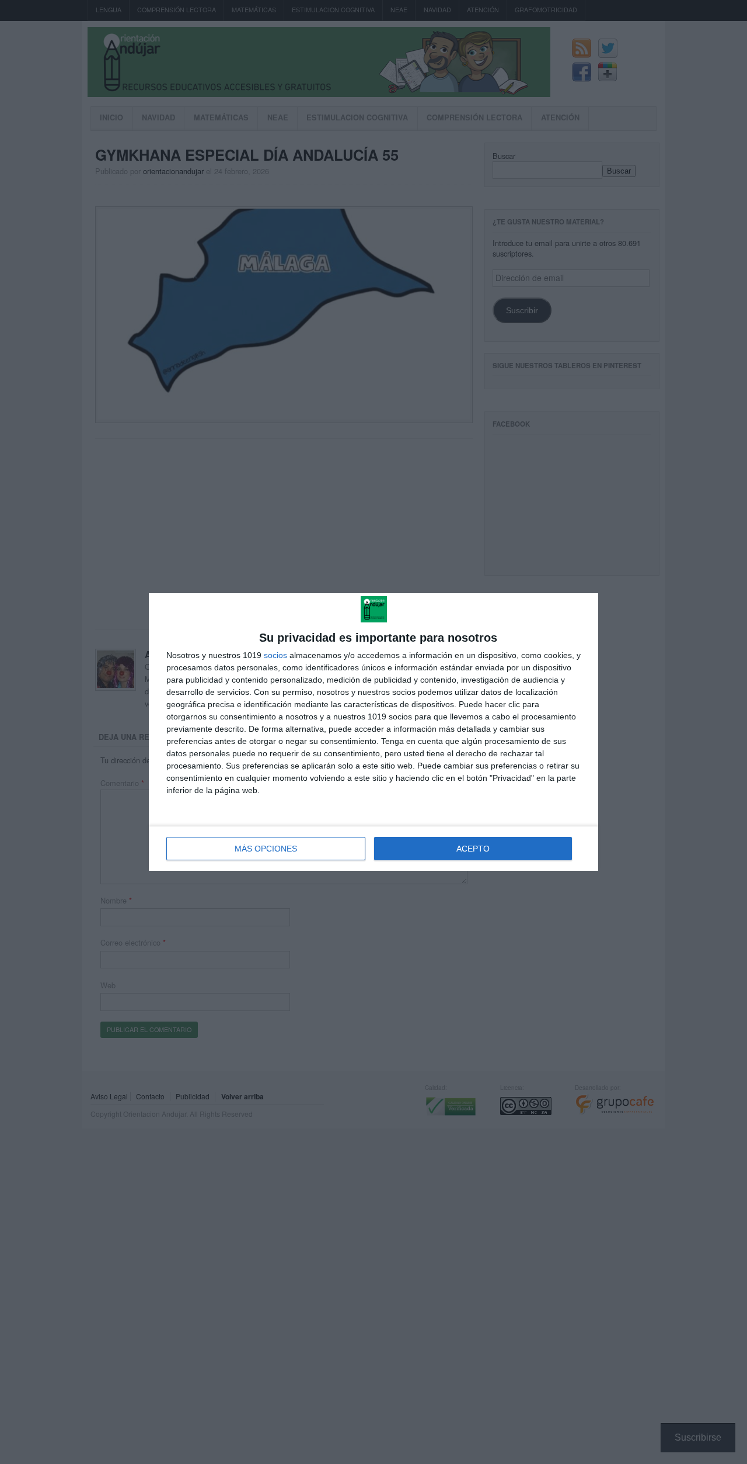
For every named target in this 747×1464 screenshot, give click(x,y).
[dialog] (373, 732)
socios (275, 655)
